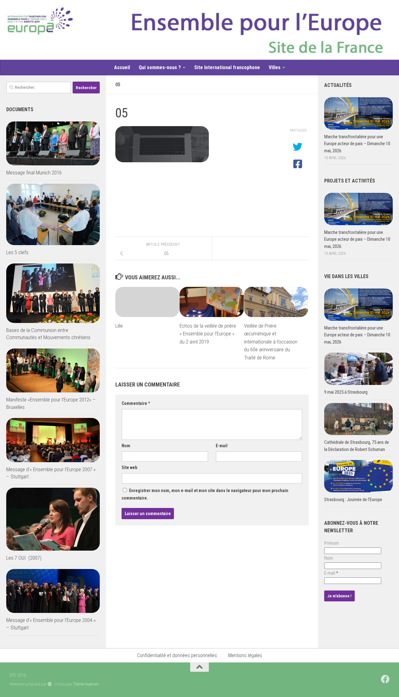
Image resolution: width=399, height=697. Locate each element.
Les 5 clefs (17, 252)
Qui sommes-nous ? (160, 67)
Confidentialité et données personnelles (177, 655)
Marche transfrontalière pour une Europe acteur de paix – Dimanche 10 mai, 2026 (357, 144)
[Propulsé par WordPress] (50, 684)
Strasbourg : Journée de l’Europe (353, 499)
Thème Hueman (86, 684)
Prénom (331, 543)
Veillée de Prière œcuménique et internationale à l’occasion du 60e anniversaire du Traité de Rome (270, 342)
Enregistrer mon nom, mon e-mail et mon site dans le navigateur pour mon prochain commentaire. (205, 494)
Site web (129, 467)
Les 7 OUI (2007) (23, 558)
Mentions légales (245, 655)
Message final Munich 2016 (34, 172)
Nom (126, 445)
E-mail (222, 445)
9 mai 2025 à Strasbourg (346, 392)
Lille (119, 326)
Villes (275, 67)
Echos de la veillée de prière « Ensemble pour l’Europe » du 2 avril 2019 (208, 334)
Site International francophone (227, 67)
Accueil (122, 67)
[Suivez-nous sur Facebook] (385, 679)
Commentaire (136, 403)
